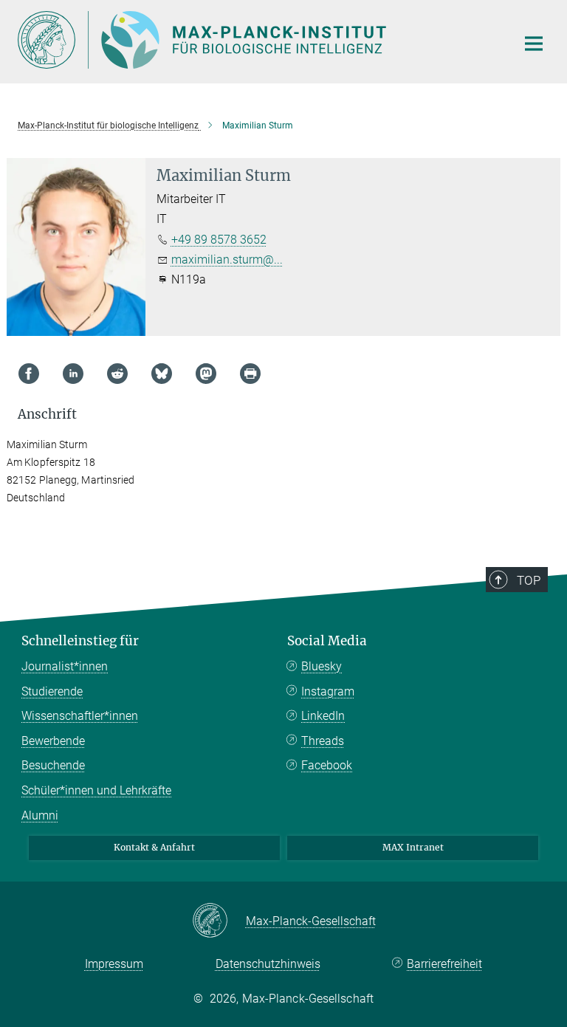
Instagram (327, 691)
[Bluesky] (162, 374)
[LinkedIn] (73, 374)
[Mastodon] (206, 374)
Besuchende (53, 765)
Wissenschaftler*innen (79, 716)
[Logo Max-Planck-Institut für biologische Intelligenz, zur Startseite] (258, 40)
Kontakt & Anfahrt (154, 847)
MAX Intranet (413, 847)
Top (528, 580)
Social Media (327, 640)
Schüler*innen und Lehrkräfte (96, 790)
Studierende (52, 691)
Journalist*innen (64, 666)
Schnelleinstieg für (80, 640)
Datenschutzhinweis (268, 964)
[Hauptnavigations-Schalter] (534, 43)
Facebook (326, 765)
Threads (322, 741)
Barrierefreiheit (444, 964)
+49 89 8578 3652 (219, 240)
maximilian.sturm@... (227, 260)
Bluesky (321, 666)
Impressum (114, 964)
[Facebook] (29, 374)
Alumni (39, 815)
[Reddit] (117, 374)
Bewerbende (53, 741)
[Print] (250, 374)
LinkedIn (323, 716)
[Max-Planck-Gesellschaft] (219, 921)
